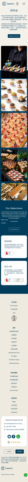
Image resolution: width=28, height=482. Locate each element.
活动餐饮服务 (14, 376)
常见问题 (14, 405)
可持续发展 (14, 309)
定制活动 (14, 387)
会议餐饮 (14, 345)
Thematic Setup (14, 360)
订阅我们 (9, 451)
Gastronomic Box (14, 353)
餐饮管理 (14, 383)
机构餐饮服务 (14, 380)
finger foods (4, 220)
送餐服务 (14, 335)
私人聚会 (14, 356)
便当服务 (14, 338)
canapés (3, 223)
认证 (14, 313)
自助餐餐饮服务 (14, 331)
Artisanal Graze (14, 363)
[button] (24, 4)
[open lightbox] (14, 95)
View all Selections (14, 229)
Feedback (14, 412)
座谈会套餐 (14, 349)
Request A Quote (14, 36)
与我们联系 (14, 409)
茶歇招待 (14, 342)
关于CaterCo (14, 306)
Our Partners (14, 390)
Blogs (14, 402)
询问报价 (19, 451)
